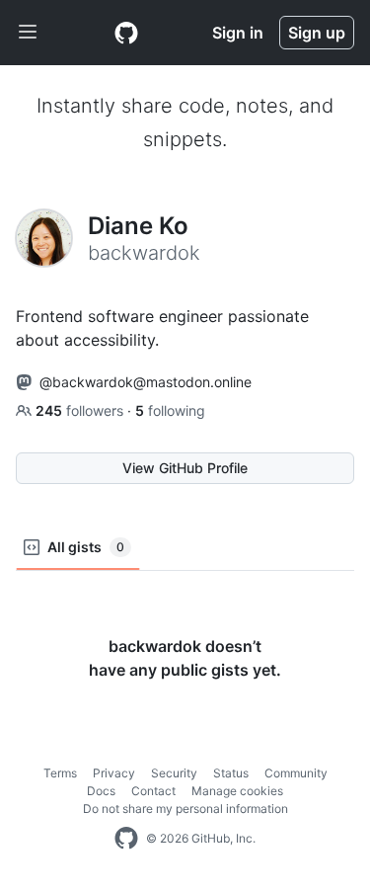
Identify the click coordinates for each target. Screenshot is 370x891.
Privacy (114, 773)
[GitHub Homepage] (126, 838)
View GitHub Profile (185, 467)
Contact (153, 790)
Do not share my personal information (185, 808)
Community (296, 773)
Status (231, 773)
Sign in (237, 32)
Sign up (316, 32)
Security (174, 773)
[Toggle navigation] (27, 32)
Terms (60, 773)
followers (81, 410)
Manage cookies (237, 790)
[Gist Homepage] (126, 32)
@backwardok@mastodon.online (145, 381)
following (170, 410)
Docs (101, 790)
